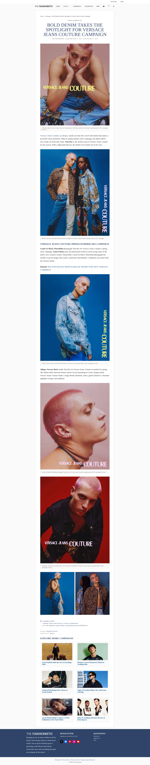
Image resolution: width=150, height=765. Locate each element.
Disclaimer (58, 760)
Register (114, 1)
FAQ (94, 740)
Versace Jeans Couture (49, 136)
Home (58, 6)
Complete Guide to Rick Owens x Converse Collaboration (60, 623)
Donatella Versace (52, 631)
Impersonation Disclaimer (88, 760)
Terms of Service (75, 760)
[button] (108, 6)
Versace (52, 633)
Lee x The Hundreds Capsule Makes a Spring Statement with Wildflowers (65, 625)
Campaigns (77, 6)
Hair (97, 6)
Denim (52, 621)
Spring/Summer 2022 (75, 20)
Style (65, 6)
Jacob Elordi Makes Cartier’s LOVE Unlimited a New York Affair (55, 719)
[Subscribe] (103, 6)
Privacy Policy (66, 760)
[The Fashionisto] (43, 6)
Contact (96, 736)
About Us (96, 738)
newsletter (72, 736)
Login (122, 1)
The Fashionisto (58, 38)
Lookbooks (89, 6)
